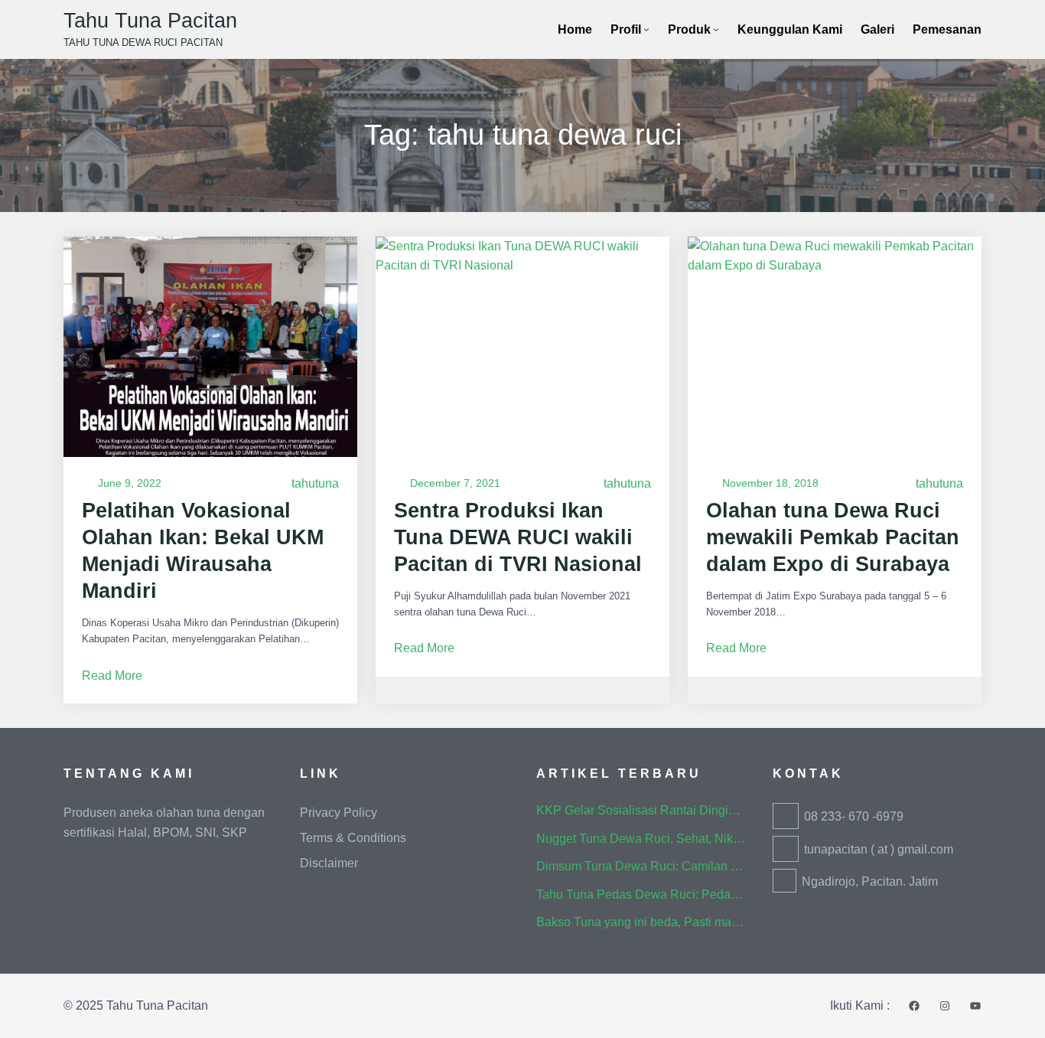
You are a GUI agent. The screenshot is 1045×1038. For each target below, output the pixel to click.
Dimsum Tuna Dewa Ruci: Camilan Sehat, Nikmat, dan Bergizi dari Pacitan (640, 866)
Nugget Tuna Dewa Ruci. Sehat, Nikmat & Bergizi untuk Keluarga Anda (640, 838)
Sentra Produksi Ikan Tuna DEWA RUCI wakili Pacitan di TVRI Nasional (518, 537)
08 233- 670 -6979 (853, 816)
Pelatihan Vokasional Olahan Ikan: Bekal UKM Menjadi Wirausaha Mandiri (203, 550)
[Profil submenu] (646, 29)
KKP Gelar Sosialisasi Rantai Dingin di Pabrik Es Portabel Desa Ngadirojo (640, 810)
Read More (112, 677)
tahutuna (315, 483)
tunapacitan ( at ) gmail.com (878, 849)
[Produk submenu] (716, 29)
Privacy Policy (338, 812)
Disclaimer (329, 863)
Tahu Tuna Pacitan (150, 20)
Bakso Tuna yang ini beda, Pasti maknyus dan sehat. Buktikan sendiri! (640, 922)
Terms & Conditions (353, 837)
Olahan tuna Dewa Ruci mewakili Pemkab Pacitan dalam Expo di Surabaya (832, 537)
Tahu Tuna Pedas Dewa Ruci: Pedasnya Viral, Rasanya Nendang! (640, 894)
